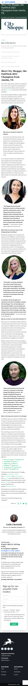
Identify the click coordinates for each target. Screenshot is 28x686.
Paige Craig (5, 482)
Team (2, 669)
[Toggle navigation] (25, 2)
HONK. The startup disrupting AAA (10, 66)
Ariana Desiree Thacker (12, 474)
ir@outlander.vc (5, 660)
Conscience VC (8, 476)
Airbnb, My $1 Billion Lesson (8, 62)
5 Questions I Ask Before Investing (10, 52)
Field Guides (17, 672)
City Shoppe (9, 90)
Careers (16, 674)
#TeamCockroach (11, 486)
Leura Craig (6, 478)
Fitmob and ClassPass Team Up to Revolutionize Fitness (10, 57)
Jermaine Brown (18, 476)
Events (16, 669)
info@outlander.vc (6, 655)
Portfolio (3, 672)
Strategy (3, 674)
